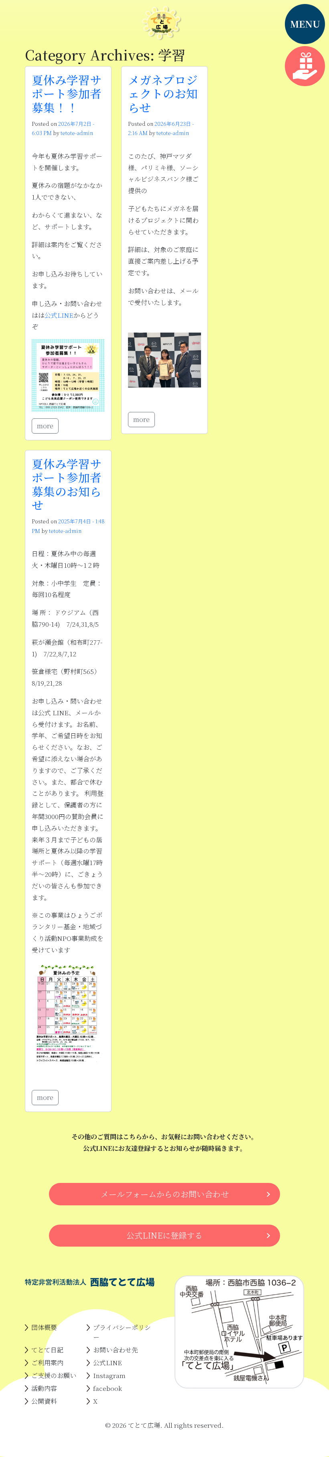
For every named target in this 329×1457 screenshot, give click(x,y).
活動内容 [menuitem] (44, 1388)
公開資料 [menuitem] (44, 1401)
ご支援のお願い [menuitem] (53, 1375)
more (45, 425)
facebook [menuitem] (107, 1388)
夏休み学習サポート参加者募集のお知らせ (67, 484)
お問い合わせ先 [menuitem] (115, 1349)
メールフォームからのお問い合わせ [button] (165, 1194)
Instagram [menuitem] (109, 1375)
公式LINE (59, 315)
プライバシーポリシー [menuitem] (122, 1332)
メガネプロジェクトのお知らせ (163, 93)
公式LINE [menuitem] (107, 1362)
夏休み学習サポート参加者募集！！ (67, 93)
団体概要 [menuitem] (44, 1327)
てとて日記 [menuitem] (47, 1349)
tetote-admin (77, 133)
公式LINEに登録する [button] (164, 1235)
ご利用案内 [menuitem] (47, 1362)
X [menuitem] (95, 1401)
